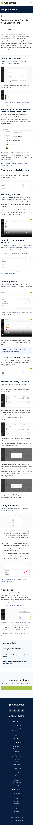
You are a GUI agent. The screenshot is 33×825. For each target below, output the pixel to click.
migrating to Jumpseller (8, 273)
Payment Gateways (16, 728)
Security (17, 817)
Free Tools (16, 801)
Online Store (16, 746)
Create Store (16, 688)
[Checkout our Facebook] (10, 710)
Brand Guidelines (16, 782)
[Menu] (30, 2)
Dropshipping (16, 764)
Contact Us (16, 785)
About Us (16, 772)
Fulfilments (16, 738)
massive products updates (20, 271)
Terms (21, 817)
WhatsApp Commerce (16, 754)
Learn (16, 798)
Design (16, 806)
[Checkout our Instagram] (14, 710)
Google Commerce (16, 756)
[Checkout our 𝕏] (18, 710)
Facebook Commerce (16, 749)
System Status (16, 811)
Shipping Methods (16, 730)
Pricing (16, 777)
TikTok (16, 761)
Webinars (16, 803)
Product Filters (16, 605)
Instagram (16, 751)
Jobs (16, 775)
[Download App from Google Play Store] (12, 716)
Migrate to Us (16, 796)
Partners (16, 780)
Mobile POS (16, 759)
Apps (16, 735)
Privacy (11, 817)
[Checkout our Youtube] (22, 710)
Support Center (16, 793)
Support (5, 16)
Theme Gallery (16, 733)
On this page (8, 29)
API (16, 808)
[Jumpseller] (16, 704)
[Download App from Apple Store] (21, 716)
